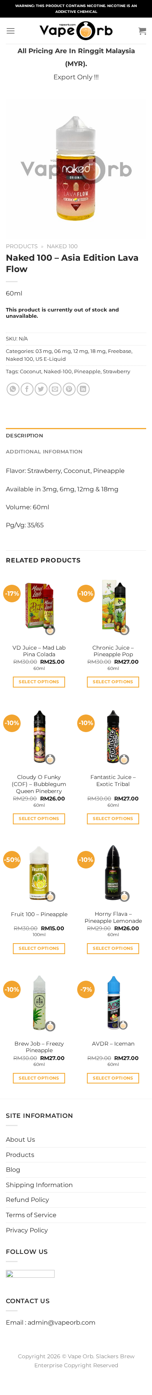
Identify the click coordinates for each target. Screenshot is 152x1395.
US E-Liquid (50, 359)
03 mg (43, 351)
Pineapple (87, 371)
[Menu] (10, 30)
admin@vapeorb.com (61, 1322)
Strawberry (116, 371)
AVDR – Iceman (113, 1043)
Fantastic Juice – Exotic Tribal (113, 780)
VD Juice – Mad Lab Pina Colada (38, 651)
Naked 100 (62, 246)
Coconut (30, 371)
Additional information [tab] (44, 452)
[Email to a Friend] (55, 389)
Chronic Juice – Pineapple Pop (113, 651)
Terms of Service (31, 1215)
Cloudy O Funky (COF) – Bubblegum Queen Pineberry (39, 784)
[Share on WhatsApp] (13, 389)
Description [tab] (24, 436)
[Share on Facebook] (27, 389)
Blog (13, 1169)
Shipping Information (39, 1185)
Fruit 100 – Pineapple (39, 914)
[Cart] (142, 30)
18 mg (98, 351)
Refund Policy (27, 1199)
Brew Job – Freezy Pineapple (39, 1047)
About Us (20, 1139)
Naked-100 (58, 371)
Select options (39, 681)
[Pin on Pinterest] (69, 389)
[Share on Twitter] (41, 389)
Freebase (119, 351)
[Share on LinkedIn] (83, 389)
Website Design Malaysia (76, 1374)
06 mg (62, 351)
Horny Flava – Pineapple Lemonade (113, 917)
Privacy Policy (27, 1230)
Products (22, 246)
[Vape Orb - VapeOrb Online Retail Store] (76, 31)
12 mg (80, 351)
